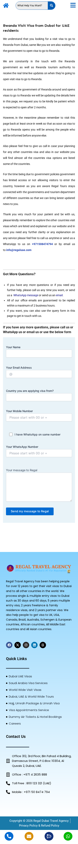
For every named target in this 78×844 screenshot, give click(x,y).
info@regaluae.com (18, 250)
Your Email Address (19, 367)
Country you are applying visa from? (30, 390)
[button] (73, 5)
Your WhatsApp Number (22, 446)
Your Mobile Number (19, 411)
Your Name (13, 347)
